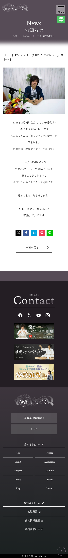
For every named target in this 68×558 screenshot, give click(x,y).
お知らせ (27, 36)
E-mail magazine (34, 418)
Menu (61, 12)
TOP (15, 36)
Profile (50, 452)
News (18, 479)
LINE (34, 429)
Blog (18, 488)
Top (18, 452)
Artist (18, 461)
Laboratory (49, 461)
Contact (50, 488)
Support (18, 470)
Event (50, 479)
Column (50, 470)
